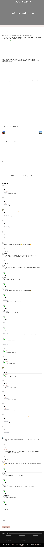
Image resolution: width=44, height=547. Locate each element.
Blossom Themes (36, 544)
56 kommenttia (25, 17)
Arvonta (5, 126)
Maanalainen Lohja (26, 154)
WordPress (21, 545)
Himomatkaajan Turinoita (22, 1)
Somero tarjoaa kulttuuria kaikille (8, 175)
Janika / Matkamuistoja (7, 437)
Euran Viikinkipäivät (21, 80)
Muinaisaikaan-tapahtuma (30, 80)
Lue (18, 144)
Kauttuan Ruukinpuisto (8, 60)
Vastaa (6, 189)
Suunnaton (5, 449)
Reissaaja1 (6, 191)
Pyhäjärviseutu (16, 126)
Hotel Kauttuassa (34, 37)
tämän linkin (17, 38)
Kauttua (13, 126)
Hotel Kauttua (10, 126)
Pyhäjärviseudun (21, 59)
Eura (7, 126)
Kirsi (4, 461)
